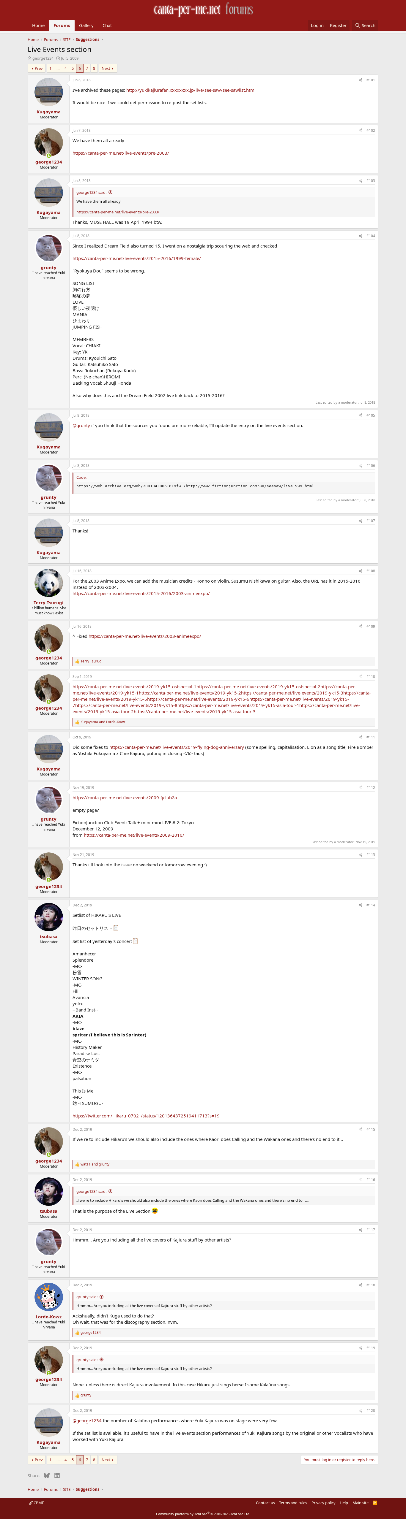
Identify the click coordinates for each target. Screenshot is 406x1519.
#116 (370, 1179)
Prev (39, 68)
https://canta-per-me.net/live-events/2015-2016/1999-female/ (137, 258)
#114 (370, 905)
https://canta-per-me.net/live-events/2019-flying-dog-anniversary (176, 747)
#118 (370, 1284)
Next (106, 68)
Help (344, 1502)
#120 (370, 1410)
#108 (370, 570)
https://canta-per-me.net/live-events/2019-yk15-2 (190, 693)
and (103, 722)
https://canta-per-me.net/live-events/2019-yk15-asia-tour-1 (238, 705)
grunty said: (86, 1296)
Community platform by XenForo (203, 1514)
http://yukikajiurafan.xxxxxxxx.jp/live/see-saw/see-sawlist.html (191, 90)
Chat (107, 25)
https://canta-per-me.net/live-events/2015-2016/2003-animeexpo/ (141, 593)
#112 (370, 787)
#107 (370, 520)
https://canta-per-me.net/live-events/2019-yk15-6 (198, 699)
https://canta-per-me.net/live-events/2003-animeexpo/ (145, 636)
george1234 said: (91, 192)
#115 (370, 1129)
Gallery (86, 25)
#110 (370, 676)
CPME (38, 1502)
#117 (370, 1229)
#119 (370, 1347)
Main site (361, 1502)
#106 (370, 465)
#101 (370, 80)
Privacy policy (323, 1502)
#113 (370, 854)
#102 (370, 130)
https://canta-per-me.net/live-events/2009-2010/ (134, 835)
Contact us (265, 1502)
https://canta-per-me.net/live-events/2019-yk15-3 (292, 693)
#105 (370, 415)
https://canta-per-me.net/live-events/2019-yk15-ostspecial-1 (134, 686)
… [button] (57, 68)
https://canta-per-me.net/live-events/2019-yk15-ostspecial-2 (258, 686)
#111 (370, 737)
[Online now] (48, 155)
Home (38, 25)
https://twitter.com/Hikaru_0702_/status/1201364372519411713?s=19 (146, 1116)
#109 (370, 626)
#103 (370, 180)
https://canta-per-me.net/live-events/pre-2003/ (121, 153)
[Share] (360, 80)
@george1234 (87, 1420)
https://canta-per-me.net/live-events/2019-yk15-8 (126, 705)
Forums (61, 25)
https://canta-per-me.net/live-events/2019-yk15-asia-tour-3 (195, 711)
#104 (370, 235)
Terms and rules (293, 1502)
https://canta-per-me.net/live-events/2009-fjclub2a (125, 797)
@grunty (81, 425)
